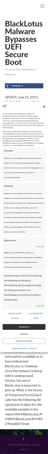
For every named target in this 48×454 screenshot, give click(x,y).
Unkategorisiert (27, 69)
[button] (44, 106)
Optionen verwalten (24, 341)
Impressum (33, 348)
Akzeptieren (24, 327)
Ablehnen (24, 334)
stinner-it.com (23, 444)
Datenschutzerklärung (20, 348)
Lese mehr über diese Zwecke (35, 315)
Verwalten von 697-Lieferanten (15, 315)
